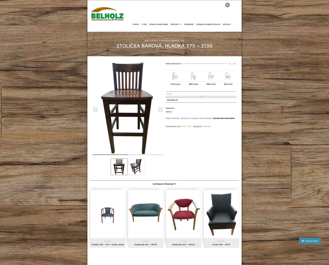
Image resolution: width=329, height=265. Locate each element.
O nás (144, 24)
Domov (136, 24)
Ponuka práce (311, 241)
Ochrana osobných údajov (208, 24)
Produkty (175, 24)
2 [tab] (145, 156)
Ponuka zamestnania (158, 24)
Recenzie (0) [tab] (172, 100)
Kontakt (227, 24)
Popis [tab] (169, 94)
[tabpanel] (128, 108)
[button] (227, 5)
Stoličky (154, 40)
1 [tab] (110, 156)
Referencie (189, 24)
